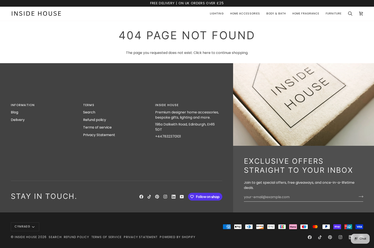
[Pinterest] (157, 197)
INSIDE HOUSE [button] (167, 105)
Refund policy (94, 119)
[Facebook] (141, 197)
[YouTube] (182, 197)
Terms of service (97, 127)
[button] (217, 14)
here (207, 52)
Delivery (18, 119)
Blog (14, 112)
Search (89, 112)
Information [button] (23, 105)
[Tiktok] (149, 197)
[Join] (359, 196)
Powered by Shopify (177, 237)
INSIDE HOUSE (26, 237)
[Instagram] (165, 197)
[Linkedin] (174, 197)
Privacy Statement (99, 134)
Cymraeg (23, 226)
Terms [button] (88, 105)
